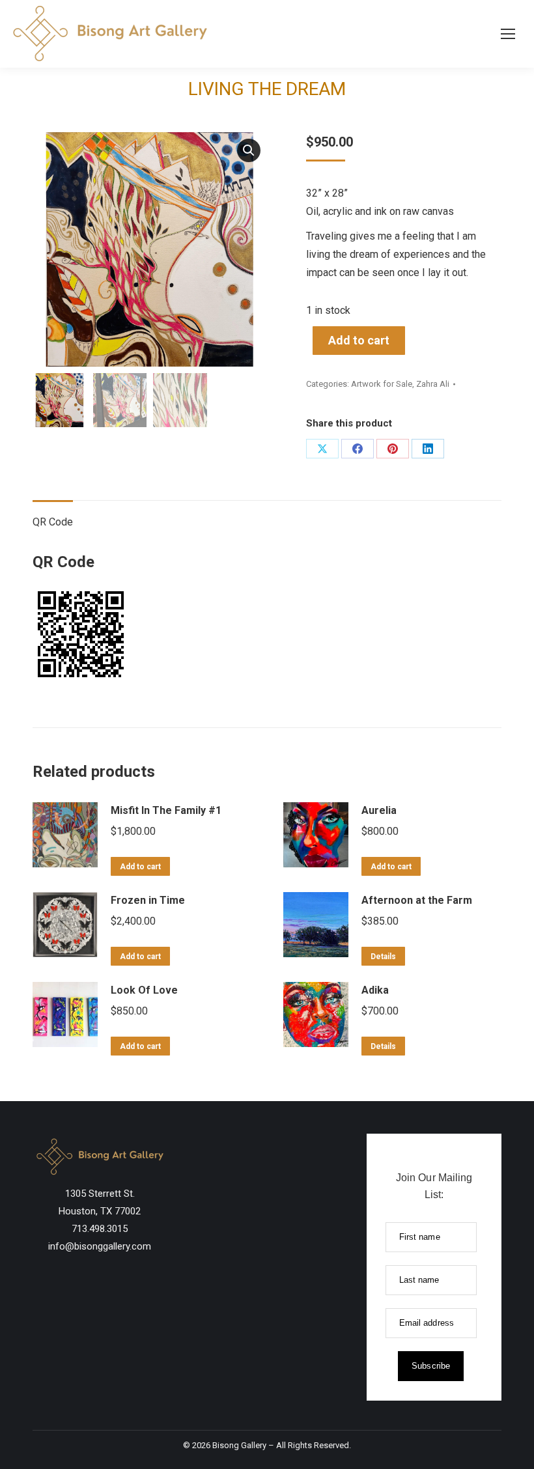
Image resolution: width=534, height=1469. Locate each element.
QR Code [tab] (53, 522)
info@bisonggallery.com (99, 1246)
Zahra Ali (432, 384)
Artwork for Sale (381, 384)
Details (383, 956)
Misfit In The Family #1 (166, 810)
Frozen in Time (148, 900)
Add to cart (358, 340)
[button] (248, 150)
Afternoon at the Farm (416, 900)
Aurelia (379, 810)
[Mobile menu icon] (508, 34)
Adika (375, 990)
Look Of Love (144, 990)
